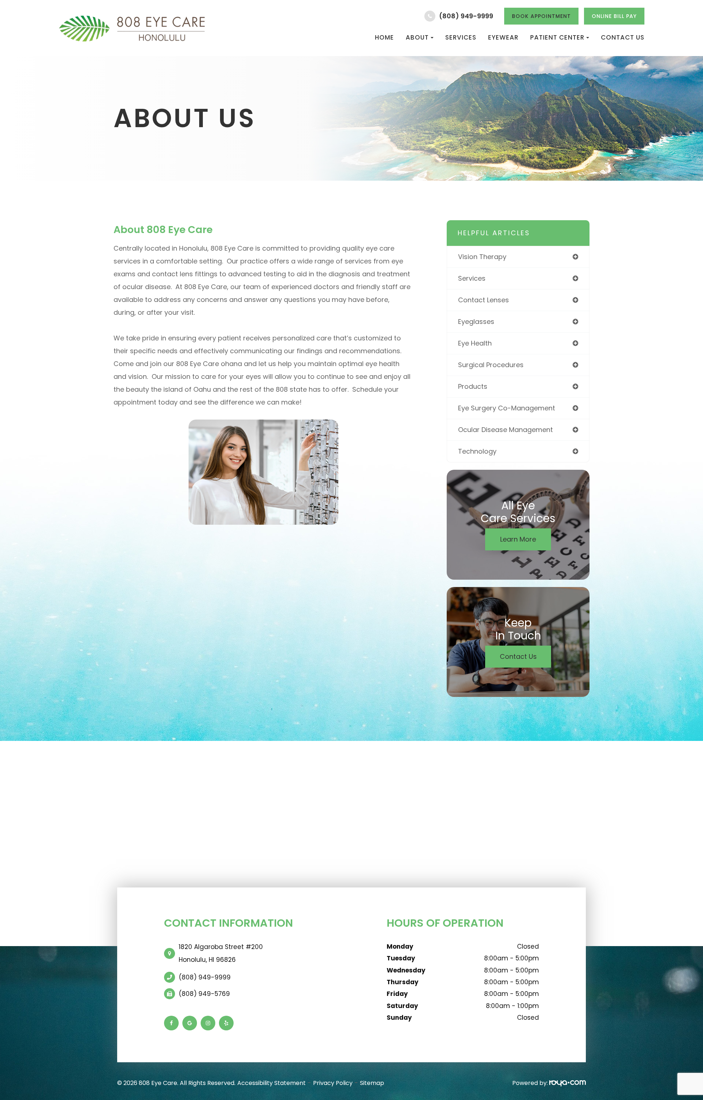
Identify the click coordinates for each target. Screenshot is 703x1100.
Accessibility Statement (271, 1083)
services (472, 278)
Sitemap (372, 1083)
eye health (475, 343)
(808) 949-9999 (466, 16)
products (472, 386)
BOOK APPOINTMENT (541, 16)
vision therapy (482, 256)
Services (460, 37)
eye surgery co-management (506, 408)
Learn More (518, 539)
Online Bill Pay (614, 16)
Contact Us (622, 37)
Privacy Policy (333, 1083)
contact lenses (483, 299)
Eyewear (503, 37)
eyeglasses (476, 321)
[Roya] (567, 1083)
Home (384, 37)
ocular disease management (505, 429)
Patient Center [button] (557, 37)
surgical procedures (491, 364)
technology (477, 451)
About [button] (417, 37)
